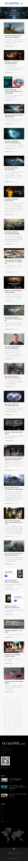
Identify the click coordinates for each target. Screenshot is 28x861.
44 (19, 721)
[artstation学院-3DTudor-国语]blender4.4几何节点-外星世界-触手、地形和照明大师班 (18, 787)
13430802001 (9, 750)
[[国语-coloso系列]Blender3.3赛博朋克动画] (14, 424)
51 (8, 727)
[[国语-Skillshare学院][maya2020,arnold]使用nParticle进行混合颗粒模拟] (14, 82)
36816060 (5, 752)
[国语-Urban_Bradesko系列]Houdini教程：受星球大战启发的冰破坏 (14, 319)
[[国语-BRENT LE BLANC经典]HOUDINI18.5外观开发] (14, 55)
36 (9, 718)
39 (19, 718)
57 (12, 730)
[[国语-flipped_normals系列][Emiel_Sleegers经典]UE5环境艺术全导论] (14, 513)
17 (12, 707)
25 (5, 713)
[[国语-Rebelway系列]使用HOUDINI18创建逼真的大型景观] (14, 108)
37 (12, 718)
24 (19, 710)
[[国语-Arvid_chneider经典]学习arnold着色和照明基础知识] (14, 339)
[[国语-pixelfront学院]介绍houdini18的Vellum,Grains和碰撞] (14, 480)
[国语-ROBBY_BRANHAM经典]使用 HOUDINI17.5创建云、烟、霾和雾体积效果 (13, 262)
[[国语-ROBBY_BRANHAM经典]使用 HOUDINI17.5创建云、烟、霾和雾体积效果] (14, 253)
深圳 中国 (3, 746)
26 (9, 713)
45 (5, 724)
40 (5, 721)
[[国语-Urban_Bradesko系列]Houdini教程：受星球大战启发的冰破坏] (14, 310)
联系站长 (3, 821)
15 (5, 707)
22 (12, 710)
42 (12, 721)
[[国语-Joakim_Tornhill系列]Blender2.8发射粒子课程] (14, 396)
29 (19, 713)
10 (5, 704)
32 (12, 716)
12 (12, 704)
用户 (2, 817)
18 (16, 707)
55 (5, 730)
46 (9, 724)
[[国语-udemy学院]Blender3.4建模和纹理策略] (14, 673)
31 (8, 716)
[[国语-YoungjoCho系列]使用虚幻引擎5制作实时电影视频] (14, 282)
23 (16, 710)
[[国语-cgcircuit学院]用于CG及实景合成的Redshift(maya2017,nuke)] (14, 450)
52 (12, 727)
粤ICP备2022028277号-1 (14, 858)
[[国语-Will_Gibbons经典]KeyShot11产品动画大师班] (14, 573)
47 (12, 724)
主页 (2, 807)
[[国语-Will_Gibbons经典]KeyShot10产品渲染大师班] (14, 598)
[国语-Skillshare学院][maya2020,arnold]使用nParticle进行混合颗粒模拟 (14, 91)
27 (12, 713)
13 (16, 704)
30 (5, 716)
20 (5, 710)
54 (19, 727)
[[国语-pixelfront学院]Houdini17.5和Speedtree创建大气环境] (14, 546)
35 (5, 718)
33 (16, 716)
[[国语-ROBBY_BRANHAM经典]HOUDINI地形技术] (14, 161)
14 (19, 704)
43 (16, 721)
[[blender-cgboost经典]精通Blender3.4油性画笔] (14, 647)
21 (8, 710)
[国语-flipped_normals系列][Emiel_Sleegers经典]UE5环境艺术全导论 (14, 522)
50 (5, 727)
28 (16, 713)
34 (19, 716)
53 (16, 727)
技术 (2, 810)
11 (8, 704)
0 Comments (16, 46)
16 (9, 707)
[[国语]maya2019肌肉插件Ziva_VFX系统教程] (14, 624)
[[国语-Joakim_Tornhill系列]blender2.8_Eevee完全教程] (14, 368)
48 (16, 724)
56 (9, 730)
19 (19, 707)
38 (16, 718)
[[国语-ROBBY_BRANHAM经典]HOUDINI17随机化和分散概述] (14, 224)
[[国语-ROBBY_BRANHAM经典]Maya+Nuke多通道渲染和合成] (14, 133)
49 (19, 724)
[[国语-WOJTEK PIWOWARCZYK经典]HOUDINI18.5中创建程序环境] (14, 28)
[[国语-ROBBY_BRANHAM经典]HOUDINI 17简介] (14, 191)
